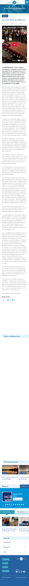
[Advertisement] (14, 318)
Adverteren (6, 559)
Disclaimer (6, 571)
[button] (6, 504)
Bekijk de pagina (17, 499)
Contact (6, 563)
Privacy (5, 567)
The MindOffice (24, 577)
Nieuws (5, 16)
